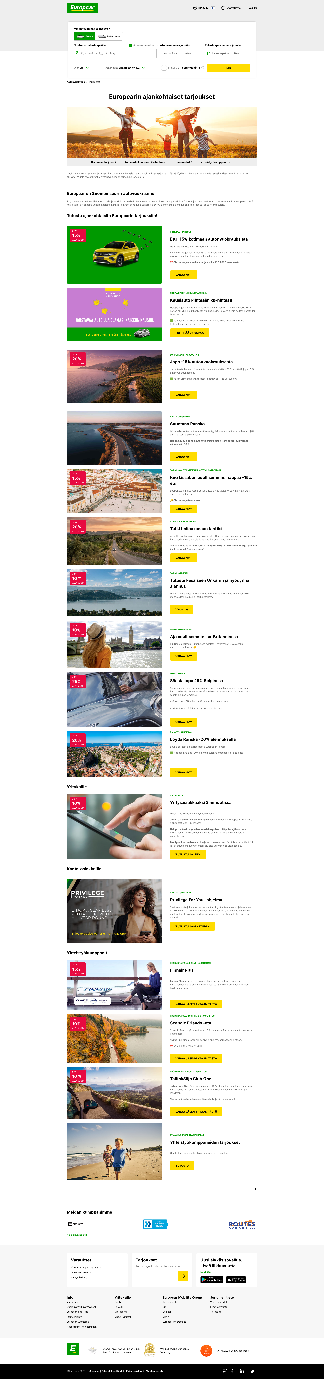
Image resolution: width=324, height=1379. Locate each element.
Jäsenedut (183, 162)
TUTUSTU (182, 1165)
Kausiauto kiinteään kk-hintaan (145, 162)
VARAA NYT (184, 274)
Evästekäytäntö (135, 1371)
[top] (255, 1189)
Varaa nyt (182, 609)
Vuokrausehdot (155, 1371)
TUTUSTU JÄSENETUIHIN (192, 926)
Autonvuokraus (76, 81)
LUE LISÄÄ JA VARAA (190, 333)
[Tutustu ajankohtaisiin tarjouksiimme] (183, 1276)
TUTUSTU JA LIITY (188, 854)
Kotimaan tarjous (102, 162)
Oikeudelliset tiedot (113, 1371)
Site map (94, 1371)
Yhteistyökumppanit (214, 162)
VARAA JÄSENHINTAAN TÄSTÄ (196, 1004)
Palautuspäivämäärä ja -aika (223, 45)
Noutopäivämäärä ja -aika (173, 45)
